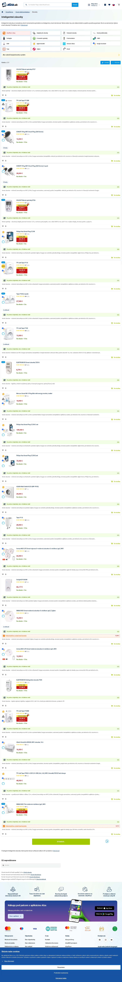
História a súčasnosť (51, 946)
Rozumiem (61, 967)
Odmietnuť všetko (61, 978)
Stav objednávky (30, 939)
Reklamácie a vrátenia (11, 946)
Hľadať (75, 5)
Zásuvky (34, 12)
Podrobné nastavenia (61, 973)
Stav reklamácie (30, 943)
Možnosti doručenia (11, 939)
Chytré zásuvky (28, 872)
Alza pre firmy (69, 939)
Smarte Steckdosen (36, 874)
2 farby (5, 148)
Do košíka (117, 95)
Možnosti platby (10, 943)
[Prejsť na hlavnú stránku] (10, 4)
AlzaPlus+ (68, 946)
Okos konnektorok (41, 879)
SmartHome (9, 12)
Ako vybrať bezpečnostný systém (14, 55)
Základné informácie (51, 943)
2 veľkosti (6, 310)
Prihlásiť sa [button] (94, 5)
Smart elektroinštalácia (23, 12)
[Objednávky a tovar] (105, 5)
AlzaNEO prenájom (71, 943)
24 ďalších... (61, 842)
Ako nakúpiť (28, 946)
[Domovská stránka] (2, 12)
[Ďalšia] (107, 841)
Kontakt (47, 939)
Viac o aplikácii (14, 916)
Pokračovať (24, 25)
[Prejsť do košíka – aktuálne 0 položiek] (119, 5)
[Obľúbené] (109, 5)
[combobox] (48, 5)
